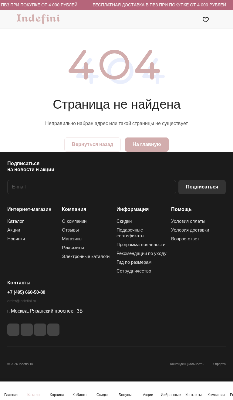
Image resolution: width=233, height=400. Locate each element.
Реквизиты (73, 247)
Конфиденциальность (187, 364)
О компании (74, 221)
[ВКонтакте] (13, 330)
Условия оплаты (188, 221)
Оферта (219, 364)
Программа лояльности (140, 244)
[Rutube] (27, 330)
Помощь (181, 209)
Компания (74, 209)
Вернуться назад (92, 144)
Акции (13, 229)
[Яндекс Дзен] (40, 330)
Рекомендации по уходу (141, 253)
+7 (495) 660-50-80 (26, 292)
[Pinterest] (53, 330)
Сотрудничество (133, 270)
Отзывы (70, 229)
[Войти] (190, 19)
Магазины (72, 238)
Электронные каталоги (86, 256)
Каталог (15, 221)
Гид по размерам (133, 262)
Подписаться (202, 186)
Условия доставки (190, 229)
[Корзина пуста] (221, 19)
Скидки (124, 221)
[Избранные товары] (206, 19)
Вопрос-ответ (185, 238)
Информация (132, 209)
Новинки (16, 238)
